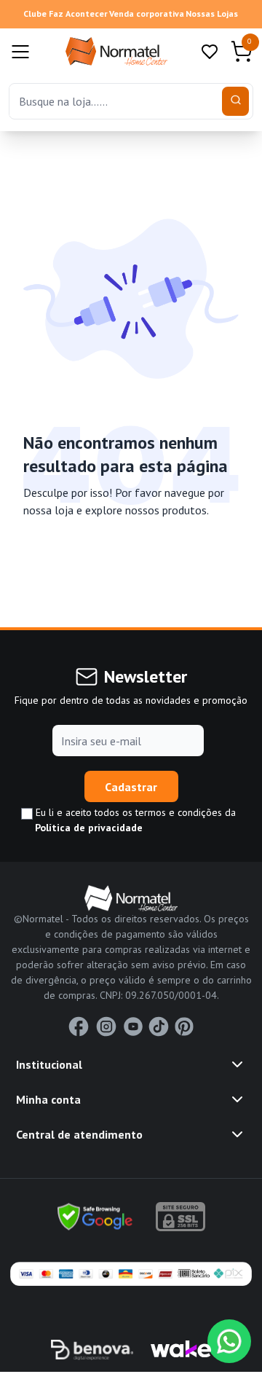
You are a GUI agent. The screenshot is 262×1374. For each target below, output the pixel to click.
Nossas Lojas (212, 13)
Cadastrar (131, 787)
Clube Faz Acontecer (65, 13)
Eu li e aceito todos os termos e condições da (134, 820)
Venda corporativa (146, 13)
